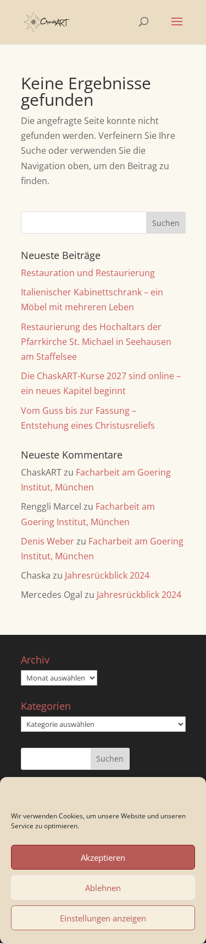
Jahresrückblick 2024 (107, 575)
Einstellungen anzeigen (103, 918)
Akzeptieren (103, 857)
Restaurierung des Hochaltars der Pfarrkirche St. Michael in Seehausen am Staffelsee (96, 342)
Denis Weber (47, 541)
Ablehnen (103, 887)
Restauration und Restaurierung (88, 273)
